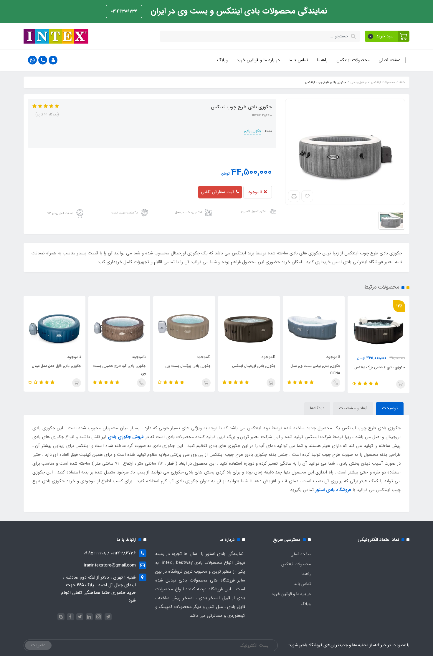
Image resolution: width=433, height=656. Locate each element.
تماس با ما (298, 60)
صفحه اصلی (390, 60)
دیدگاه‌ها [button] (317, 408)
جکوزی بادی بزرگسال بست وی (188, 366)
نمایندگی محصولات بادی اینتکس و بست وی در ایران (237, 11)
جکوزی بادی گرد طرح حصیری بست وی (119, 369)
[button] (387, 36)
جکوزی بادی (252, 131)
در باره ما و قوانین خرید (258, 60)
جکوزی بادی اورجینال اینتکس (253, 366)
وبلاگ (222, 60)
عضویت (38, 645)
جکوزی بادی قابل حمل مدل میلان (56, 366)
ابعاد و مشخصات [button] (353, 408)
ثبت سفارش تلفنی (218, 192)
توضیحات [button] (390, 408)
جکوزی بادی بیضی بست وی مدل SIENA (315, 369)
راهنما (322, 60)
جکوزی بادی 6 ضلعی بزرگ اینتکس (379, 367)
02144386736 (124, 11)
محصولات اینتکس (353, 60)
